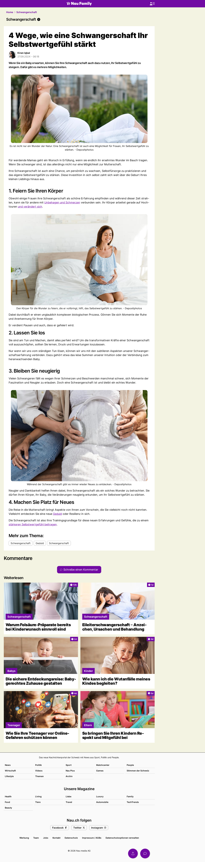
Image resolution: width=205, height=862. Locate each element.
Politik (38, 765)
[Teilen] (133, 853)
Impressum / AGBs (91, 837)
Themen (39, 776)
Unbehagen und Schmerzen (62, 202)
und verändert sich (30, 206)
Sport (68, 765)
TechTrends (133, 802)
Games (99, 770)
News (8, 765)
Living (38, 796)
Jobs (45, 837)
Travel (69, 802)
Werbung (24, 837)
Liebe (68, 796)
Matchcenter (102, 765)
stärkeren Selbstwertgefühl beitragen (33, 524)
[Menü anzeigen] (152, 3)
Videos (38, 770)
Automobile (102, 802)
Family (130, 796)
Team (36, 837)
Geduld (57, 513)
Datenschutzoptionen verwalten (122, 837)
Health (8, 796)
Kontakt (56, 837)
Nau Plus (70, 770)
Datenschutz (71, 837)
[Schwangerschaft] (79, 19)
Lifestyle (9, 776)
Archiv (69, 776)
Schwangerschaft (26, 12)
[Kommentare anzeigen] (145, 853)
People (130, 765)
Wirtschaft (10, 770)
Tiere (38, 802)
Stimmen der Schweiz (138, 770)
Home (9, 12)
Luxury (99, 796)
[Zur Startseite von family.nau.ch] (79, 3)
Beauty (8, 807)
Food (7, 802)
